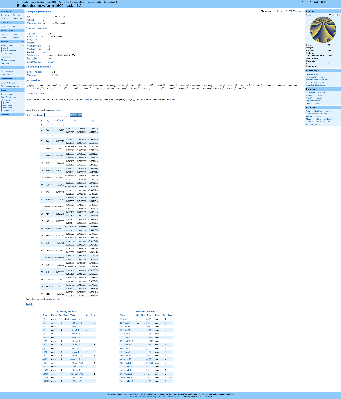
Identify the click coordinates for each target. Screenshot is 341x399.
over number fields (11, 51)
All (14, 26)
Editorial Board (167, 397)
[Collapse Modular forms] (23, 30)
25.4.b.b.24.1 (76, 345)
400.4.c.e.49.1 (76, 348)
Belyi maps (5, 63)
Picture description (314, 124)
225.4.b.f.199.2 (76, 374)
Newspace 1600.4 (313, 74)
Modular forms (27, 2)
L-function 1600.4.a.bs (315, 85)
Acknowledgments (154, 397)
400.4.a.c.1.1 (76, 334)
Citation (305, 2)
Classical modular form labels (318, 119)
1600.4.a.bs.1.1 (77, 319)
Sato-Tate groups (8, 97)
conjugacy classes (10, 110)
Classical (40, 2)
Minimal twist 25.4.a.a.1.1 (316, 82)
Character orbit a (77, 2)
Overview (5, 15)
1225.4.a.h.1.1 (76, 381)
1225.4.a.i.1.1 (76, 366)
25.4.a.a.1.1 (75, 352)
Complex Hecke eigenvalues (318, 122)
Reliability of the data (315, 116)
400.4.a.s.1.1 (76, 359)
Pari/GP (289, 11)
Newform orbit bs (94, 2)
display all (54, 110)
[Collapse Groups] (23, 90)
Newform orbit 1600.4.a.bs (317, 80)
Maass (16, 34)
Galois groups (7, 94)
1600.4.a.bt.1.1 (76, 337)
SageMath (298, 11)
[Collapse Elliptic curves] (23, 45)
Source (176, 397)
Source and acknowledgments (318, 111)
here (173, 99)
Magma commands (314, 95)
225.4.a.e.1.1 (76, 370)
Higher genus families (10, 57)
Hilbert (4, 38)
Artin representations (10, 86)
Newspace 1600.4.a (314, 77)
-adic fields (6, 74)
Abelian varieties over (11, 60)
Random (16, 15)
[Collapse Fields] (23, 67)
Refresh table (76, 115)
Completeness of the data (317, 114)
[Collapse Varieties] (23, 42)
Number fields (7, 71)
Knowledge (17, 18)
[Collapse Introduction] (23, 11)
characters (7, 108)
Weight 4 (63, 2)
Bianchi (16, 38)
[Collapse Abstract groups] (23, 100)
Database (5, 115)
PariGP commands (314, 98)
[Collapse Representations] (23, 79)
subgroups (7, 105)
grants (131, 394)
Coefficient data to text (315, 93)
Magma (280, 11)
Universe (5, 18)
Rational (4, 26)
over (6, 48)
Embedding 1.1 (110, 2)
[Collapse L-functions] (23, 22)
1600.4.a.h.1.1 (76, 326)
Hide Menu (324, 2)
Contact (129, 397)
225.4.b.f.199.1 (76, 377)
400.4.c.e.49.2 (76, 363)
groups (6, 103)
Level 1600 (51, 2)
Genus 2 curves (7, 54)
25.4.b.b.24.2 (76, 355)
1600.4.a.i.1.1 (76, 323)
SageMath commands (315, 101)
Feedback (314, 2)
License (143, 397)
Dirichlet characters (9, 83)
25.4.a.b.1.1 (75, 330)
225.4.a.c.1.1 (76, 341)
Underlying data (312, 103)
